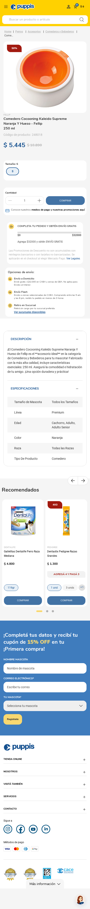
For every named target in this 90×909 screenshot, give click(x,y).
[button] (12, 171)
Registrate (13, 719)
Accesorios (34, 31)
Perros (19, 31)
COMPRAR (65, 200)
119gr (11, 587)
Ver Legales (73, 258)
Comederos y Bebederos (59, 31)
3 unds (70, 587)
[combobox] (45, 19)
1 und (54, 587)
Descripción (21, 339)
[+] (39, 200)
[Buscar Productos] (82, 19)
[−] (10, 200)
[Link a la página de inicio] (7, 31)
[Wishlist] (68, 7)
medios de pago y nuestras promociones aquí (58, 209)
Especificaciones (25, 388)
